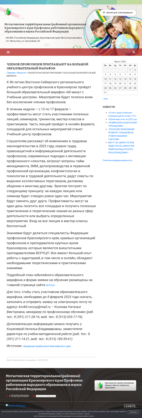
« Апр (105, 99)
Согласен (133, 412)
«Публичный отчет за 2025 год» (122, 119)
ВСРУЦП (50, 285)
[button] (8, 52)
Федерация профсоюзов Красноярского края (47, 346)
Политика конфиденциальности (117, 160)
